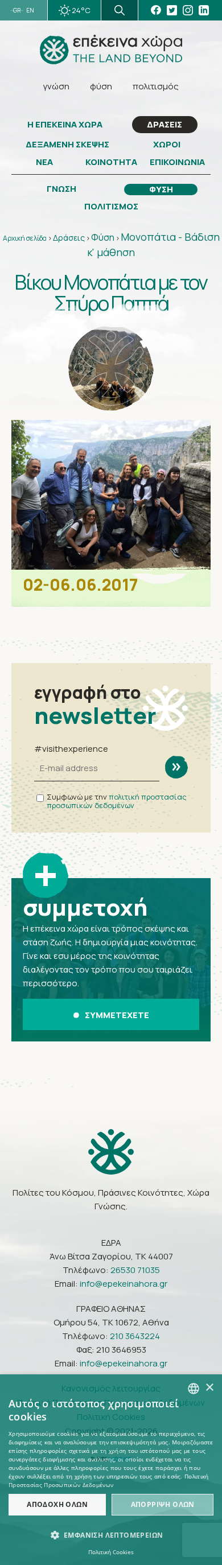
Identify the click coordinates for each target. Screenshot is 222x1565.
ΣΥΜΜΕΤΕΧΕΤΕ (117, 1015)
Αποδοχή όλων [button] (57, 1504)
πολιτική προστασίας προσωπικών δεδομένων (117, 801)
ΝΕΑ (44, 162)
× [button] (209, 1387)
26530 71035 (135, 1270)
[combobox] (193, 1388)
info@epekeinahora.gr (123, 1284)
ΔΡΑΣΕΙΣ (164, 124)
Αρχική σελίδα (25, 238)
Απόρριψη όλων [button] (163, 1504)
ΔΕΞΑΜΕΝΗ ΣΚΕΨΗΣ (67, 144)
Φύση (102, 237)
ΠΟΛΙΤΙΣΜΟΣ (111, 206)
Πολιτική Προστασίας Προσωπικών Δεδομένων (109, 1480)
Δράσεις (69, 237)
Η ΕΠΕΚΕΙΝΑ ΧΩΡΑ (64, 124)
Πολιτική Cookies (111, 1552)
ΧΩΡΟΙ (166, 144)
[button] (111, 1535)
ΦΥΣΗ (161, 189)
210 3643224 (135, 1336)
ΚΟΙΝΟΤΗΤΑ (111, 162)
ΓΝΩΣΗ (61, 189)
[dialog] (111, 1469)
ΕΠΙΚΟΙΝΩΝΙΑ (177, 162)
